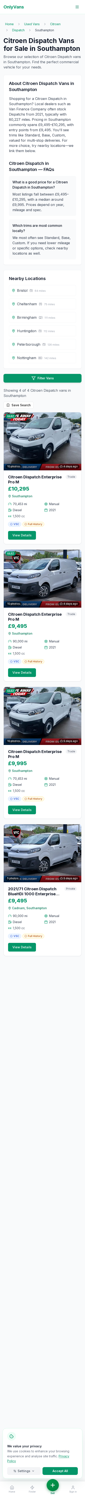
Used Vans (32, 24)
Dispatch (18, 30)
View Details (22, 535)
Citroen (55, 24)
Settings (24, 1471)
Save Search (21, 405)
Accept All (60, 1471)
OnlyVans (13, 7)
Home (9, 24)
